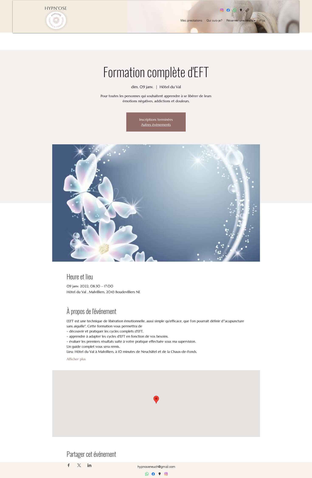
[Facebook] (228, 10)
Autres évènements (156, 124)
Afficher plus (76, 359)
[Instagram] (222, 10)
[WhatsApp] (234, 10)
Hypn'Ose (56, 8)
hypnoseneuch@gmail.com (156, 467)
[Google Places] (241, 10)
